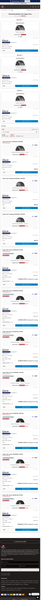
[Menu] (38, 7)
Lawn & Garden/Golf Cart (10, 590)
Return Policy (36, 580)
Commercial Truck (26, 588)
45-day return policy (27, 553)
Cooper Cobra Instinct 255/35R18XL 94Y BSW (12, 250)
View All (19, 590)
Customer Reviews (17, 582)
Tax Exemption (26, 584)
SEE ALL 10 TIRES (17, 16)
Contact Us (8, 580)
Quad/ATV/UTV (32, 588)
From (23, 16)
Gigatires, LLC (17, 599)
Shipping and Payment (29, 580)
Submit (20, 569)
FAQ (7, 582)
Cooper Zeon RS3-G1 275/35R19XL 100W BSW (12, 141)
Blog (14, 584)
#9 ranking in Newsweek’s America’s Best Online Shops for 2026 (13, 550)
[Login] (33, 7)
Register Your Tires (19, 584)
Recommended (5, 136)
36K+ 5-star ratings (30, 550)
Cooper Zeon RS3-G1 (20, 23)
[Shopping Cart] (36, 7)
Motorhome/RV (19, 588)
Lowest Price (12, 136)
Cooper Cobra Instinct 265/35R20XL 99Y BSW (12, 454)
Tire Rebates (12, 580)
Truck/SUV (7, 588)
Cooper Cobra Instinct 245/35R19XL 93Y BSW (12, 331)
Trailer (15, 588)
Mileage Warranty (19, 136)
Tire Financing (21, 580)
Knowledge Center (9, 584)
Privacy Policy (3, 584)
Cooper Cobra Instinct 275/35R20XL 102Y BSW (12, 372)
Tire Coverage (35, 582)
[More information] (22, 20)
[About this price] (16, 42)
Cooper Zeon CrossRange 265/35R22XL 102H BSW (13, 178)
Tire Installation (24, 582)
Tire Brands (3, 580)
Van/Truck (11, 588)
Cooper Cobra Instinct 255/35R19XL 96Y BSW (12, 290)
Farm (17, 590)
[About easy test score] (20, 34)
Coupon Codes (11, 582)
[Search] (30, 7)
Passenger (27, 152)
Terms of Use (30, 582)
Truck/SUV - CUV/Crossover (25, 260)
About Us (17, 580)
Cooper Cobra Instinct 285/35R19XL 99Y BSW (12, 495)
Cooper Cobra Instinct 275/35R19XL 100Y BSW (12, 413)
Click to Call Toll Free (21, 541)
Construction (3, 590)
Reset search (35, 129)
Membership (3, 582)
